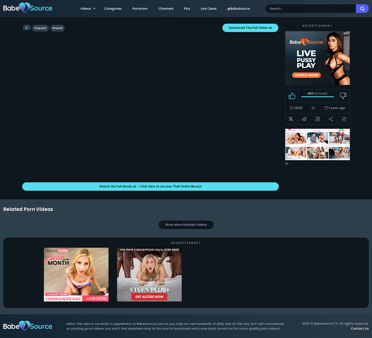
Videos (85, 8)
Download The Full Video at (250, 28)
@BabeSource (238, 8)
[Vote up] (292, 95)
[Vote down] (343, 95)
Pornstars (140, 8)
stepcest (40, 28)
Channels (165, 8)
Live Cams (209, 8)
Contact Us (360, 328)
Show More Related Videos (186, 225)
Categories (113, 8)
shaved (57, 28)
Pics (187, 8)
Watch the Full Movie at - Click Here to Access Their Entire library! (150, 186)
